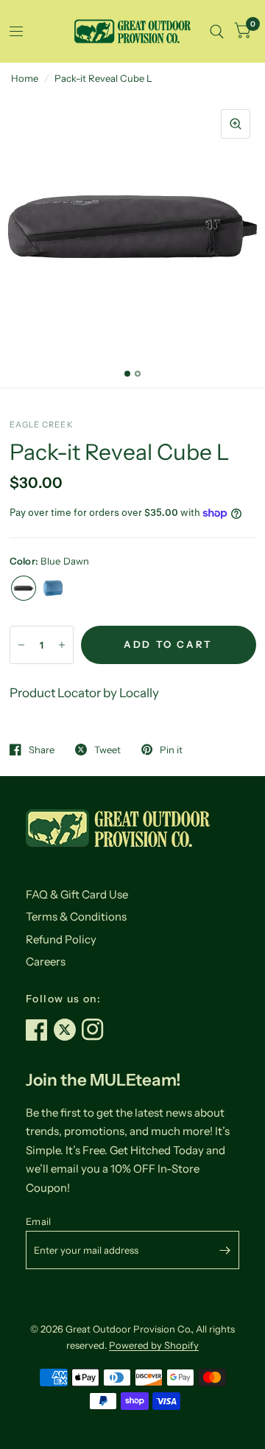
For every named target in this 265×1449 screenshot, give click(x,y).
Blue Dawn (24, 588)
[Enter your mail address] (224, 1250)
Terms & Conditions (76, 916)
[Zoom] (235, 124)
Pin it (171, 749)
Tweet (107, 749)
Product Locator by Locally (84, 692)
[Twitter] (68, 1030)
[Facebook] (40, 1030)
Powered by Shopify (154, 1345)
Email (38, 1221)
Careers (46, 961)
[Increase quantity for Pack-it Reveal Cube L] (62, 644)
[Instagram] (96, 1030)
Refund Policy (61, 939)
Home (24, 78)
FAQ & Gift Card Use (77, 894)
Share (41, 749)
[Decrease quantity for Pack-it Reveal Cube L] (21, 644)
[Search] (217, 31)
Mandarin (53, 588)
